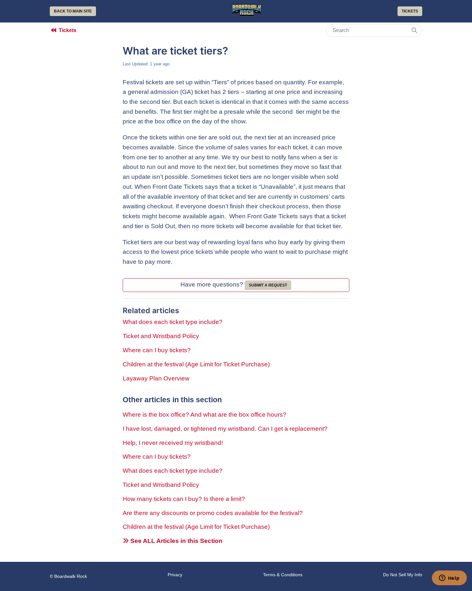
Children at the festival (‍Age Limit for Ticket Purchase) (196, 364)
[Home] (246, 13)
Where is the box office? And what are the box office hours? (204, 414)
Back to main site (73, 11)
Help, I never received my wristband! (173, 442)
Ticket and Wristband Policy (161, 336)
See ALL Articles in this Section (176, 540)
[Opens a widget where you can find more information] (449, 578)
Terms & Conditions (282, 574)
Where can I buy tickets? (157, 350)
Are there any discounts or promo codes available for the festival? (213, 513)
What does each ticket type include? (173, 322)
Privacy (175, 574)
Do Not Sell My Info (402, 574)
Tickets (410, 11)
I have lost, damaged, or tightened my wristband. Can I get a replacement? (225, 428)
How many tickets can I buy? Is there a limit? (184, 498)
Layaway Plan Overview (156, 378)
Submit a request (268, 285)
